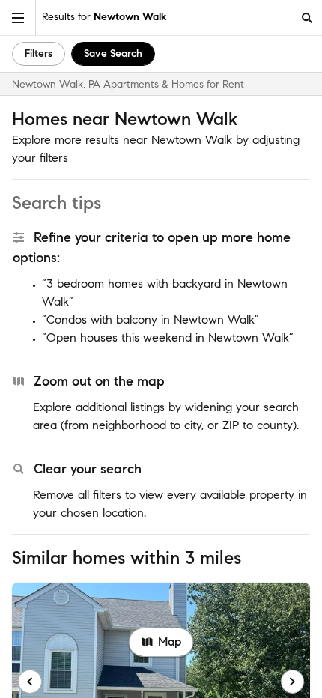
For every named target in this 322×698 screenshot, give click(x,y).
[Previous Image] (30, 682)
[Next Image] (293, 682)
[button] (18, 17)
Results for (104, 16)
